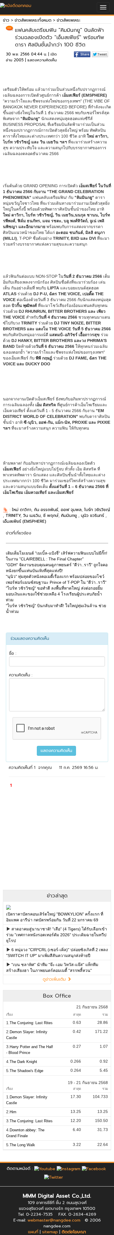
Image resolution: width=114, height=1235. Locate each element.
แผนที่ (33, 1232)
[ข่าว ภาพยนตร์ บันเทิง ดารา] (15, 4)
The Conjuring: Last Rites (31, 1023)
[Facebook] (94, 1168)
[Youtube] (44, 1168)
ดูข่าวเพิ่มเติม (55, 979)
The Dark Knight (23, 1061)
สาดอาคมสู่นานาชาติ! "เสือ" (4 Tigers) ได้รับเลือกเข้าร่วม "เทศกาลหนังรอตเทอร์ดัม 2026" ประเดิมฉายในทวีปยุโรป (56, 935)
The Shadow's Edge (26, 1071)
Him (13, 1112)
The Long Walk (22, 1145)
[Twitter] (53, 1177)
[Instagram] (68, 1168)
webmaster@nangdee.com (53, 1220)
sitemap (50, 1232)
